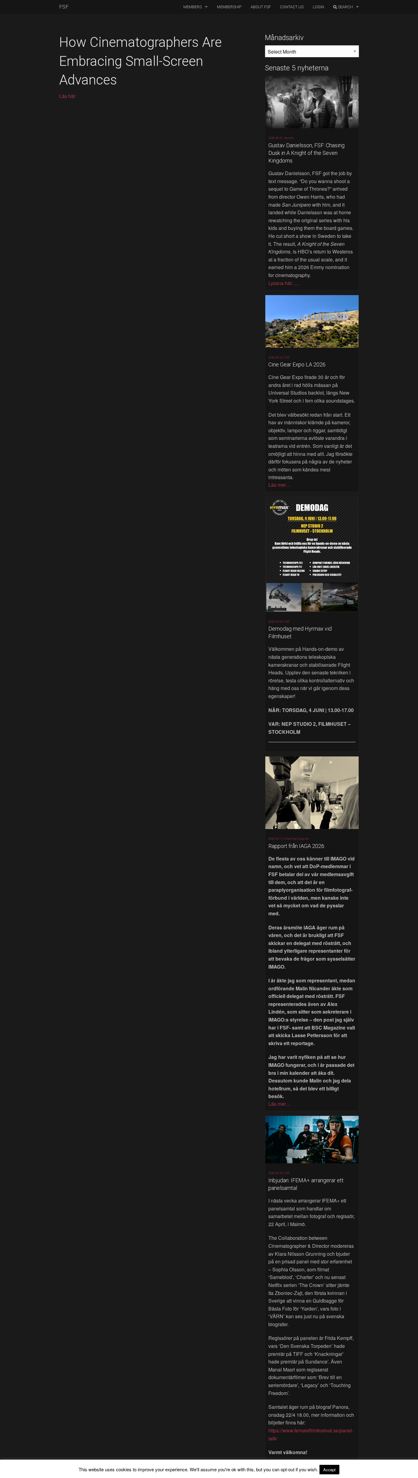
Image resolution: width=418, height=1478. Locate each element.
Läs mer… (279, 484)
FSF (64, 7)
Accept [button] (329, 1469)
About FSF (261, 7)
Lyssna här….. (283, 283)
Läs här (67, 95)
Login (318, 7)
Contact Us (292, 7)
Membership (229, 7)
